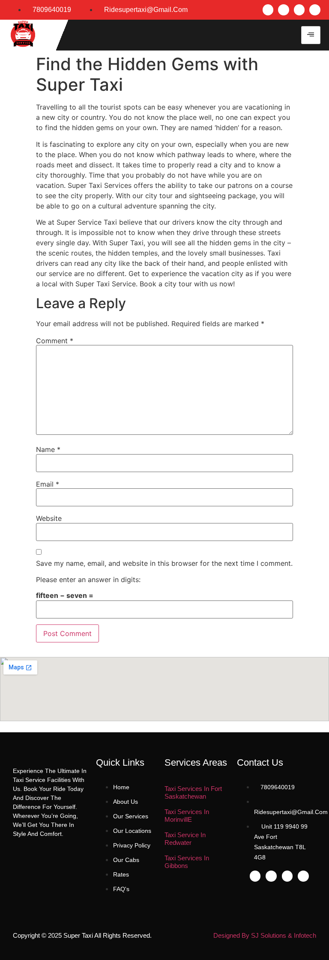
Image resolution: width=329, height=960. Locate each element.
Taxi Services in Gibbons (186, 861)
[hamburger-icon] (310, 35)
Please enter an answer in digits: (88, 579)
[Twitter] (283, 9)
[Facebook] (268, 9)
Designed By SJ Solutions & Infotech (264, 935)
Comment (54, 340)
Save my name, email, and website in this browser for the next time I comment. (164, 563)
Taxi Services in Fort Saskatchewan (193, 792)
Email (47, 484)
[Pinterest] (314, 9)
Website (49, 518)
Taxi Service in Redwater (185, 838)
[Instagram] (299, 9)
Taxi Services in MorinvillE (186, 815)
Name (48, 449)
